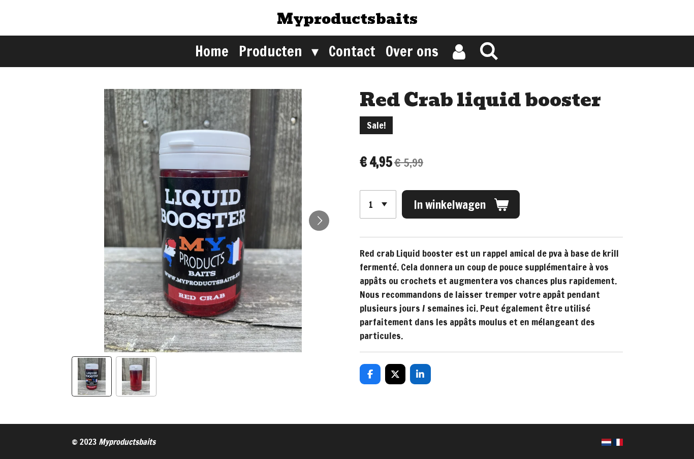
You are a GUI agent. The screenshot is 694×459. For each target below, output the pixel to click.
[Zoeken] (489, 51)
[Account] (459, 51)
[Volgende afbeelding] (319, 220)
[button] (92, 376)
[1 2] (378, 204)
